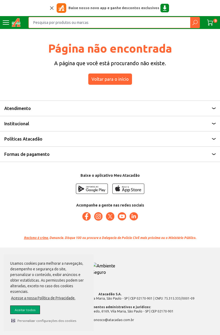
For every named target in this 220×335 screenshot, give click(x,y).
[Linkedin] (133, 216)
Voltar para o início (110, 79)
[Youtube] (122, 216)
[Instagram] (98, 216)
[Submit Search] (195, 22)
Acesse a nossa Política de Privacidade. (43, 298)
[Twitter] (110, 216)
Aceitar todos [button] (25, 310)
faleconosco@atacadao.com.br (110, 320)
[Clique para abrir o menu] (6, 22)
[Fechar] (51, 8)
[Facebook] (86, 216)
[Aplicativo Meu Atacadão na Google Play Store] (92, 188)
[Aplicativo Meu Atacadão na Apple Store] (128, 188)
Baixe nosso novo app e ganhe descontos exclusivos (113, 8)
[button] (43, 320)
